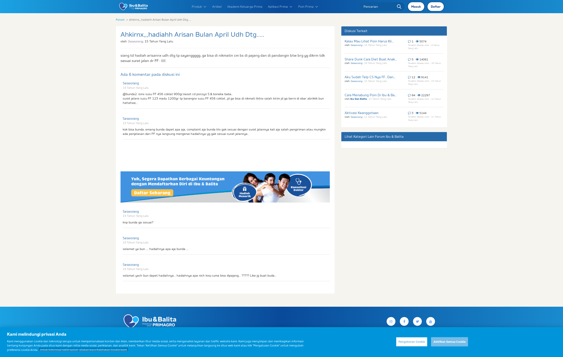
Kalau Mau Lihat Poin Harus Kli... (369, 41)
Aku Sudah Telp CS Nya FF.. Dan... (370, 77)
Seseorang (131, 83)
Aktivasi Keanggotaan (361, 113)
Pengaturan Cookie (411, 341)
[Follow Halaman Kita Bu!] (391, 321)
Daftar (436, 7)
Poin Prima (306, 7)
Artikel (217, 7)
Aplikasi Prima (278, 7)
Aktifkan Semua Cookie (449, 341)
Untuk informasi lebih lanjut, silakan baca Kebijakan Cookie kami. (83, 349)
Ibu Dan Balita (358, 98)
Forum (120, 19)
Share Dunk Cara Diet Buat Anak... (371, 59)
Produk (197, 7)
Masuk (416, 7)
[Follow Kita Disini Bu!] (417, 321)
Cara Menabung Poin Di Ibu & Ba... (371, 95)
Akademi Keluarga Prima (244, 7)
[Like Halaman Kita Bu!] (404, 321)
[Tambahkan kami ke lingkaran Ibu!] (430, 321)
